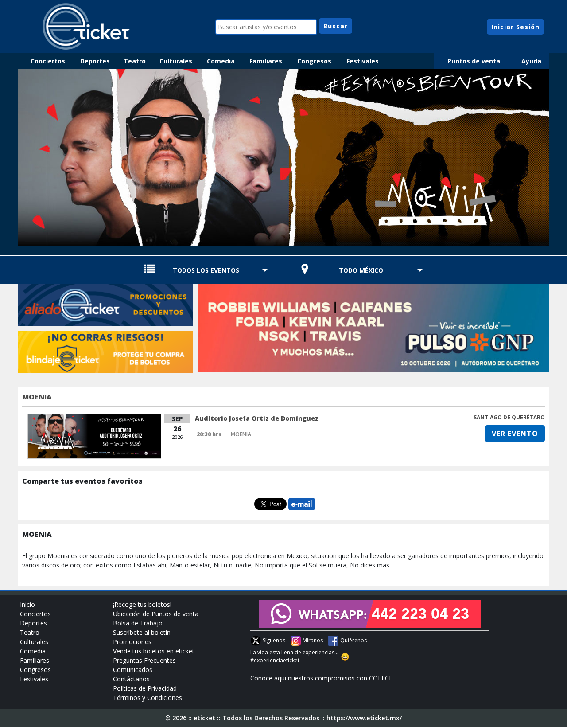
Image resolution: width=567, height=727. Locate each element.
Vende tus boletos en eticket (153, 651)
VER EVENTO (515, 433)
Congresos (314, 61)
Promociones (132, 641)
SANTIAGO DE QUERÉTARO (509, 417)
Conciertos (48, 61)
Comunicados (132, 669)
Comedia (221, 61)
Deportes (95, 61)
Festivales (362, 61)
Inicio (27, 604)
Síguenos (274, 640)
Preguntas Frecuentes (144, 660)
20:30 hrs (209, 434)
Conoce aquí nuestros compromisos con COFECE (321, 678)
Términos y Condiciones (147, 697)
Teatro (135, 61)
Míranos (313, 640)
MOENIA (37, 397)
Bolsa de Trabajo (138, 623)
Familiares (265, 61)
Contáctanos (131, 679)
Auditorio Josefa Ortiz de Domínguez (256, 418)
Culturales (175, 61)
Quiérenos (353, 640)
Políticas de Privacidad (145, 688)
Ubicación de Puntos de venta (155, 614)
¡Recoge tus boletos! (142, 604)
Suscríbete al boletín (142, 632)
